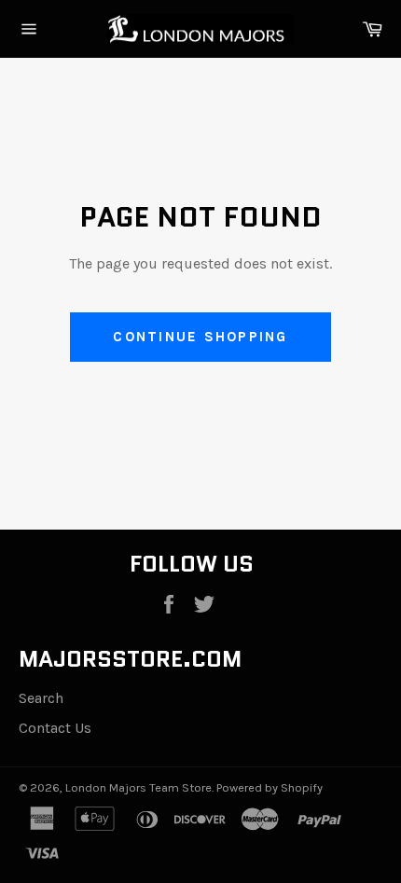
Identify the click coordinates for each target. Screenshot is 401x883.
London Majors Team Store (138, 787)
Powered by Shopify (269, 787)
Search (41, 698)
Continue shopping (200, 336)
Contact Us (55, 728)
